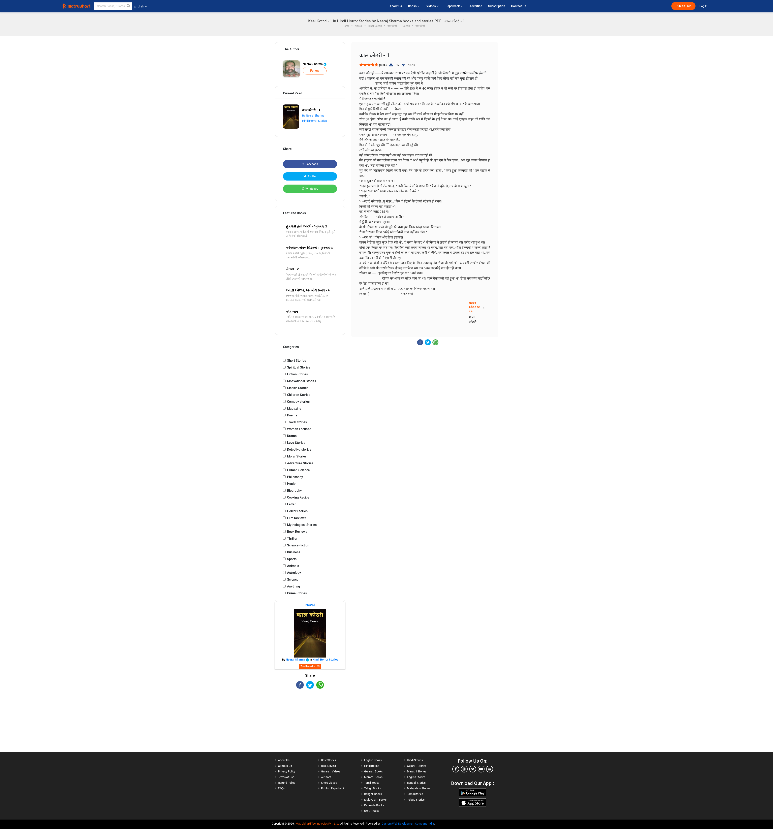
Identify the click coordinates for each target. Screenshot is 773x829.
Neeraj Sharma (313, 64)
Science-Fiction (298, 545)
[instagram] (464, 769)
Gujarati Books (373, 771)
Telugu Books (372, 788)
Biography (294, 490)
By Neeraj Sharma (313, 115)
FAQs (281, 788)
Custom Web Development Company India (408, 823)
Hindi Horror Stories (314, 120)
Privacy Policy (286, 771)
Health (292, 484)
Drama (292, 436)
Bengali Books (373, 794)
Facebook (311, 164)
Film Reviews (296, 518)
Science (293, 579)
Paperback (453, 6)
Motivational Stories (301, 381)
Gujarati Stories (416, 765)
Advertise (475, 6)
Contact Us (518, 6)
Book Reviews (297, 532)
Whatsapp (311, 188)
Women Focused (299, 429)
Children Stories (298, 395)
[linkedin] (489, 769)
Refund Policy (286, 782)
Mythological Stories (302, 525)
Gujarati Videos (330, 771)
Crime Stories (297, 593)
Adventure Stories (300, 463)
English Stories (416, 777)
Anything (293, 586)
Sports (292, 559)
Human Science (298, 470)
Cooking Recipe (298, 497)
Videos (431, 6)
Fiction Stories (297, 374)
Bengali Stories (416, 782)
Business (293, 552)
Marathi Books (373, 777)
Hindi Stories (415, 760)
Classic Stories (297, 388)
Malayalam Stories (418, 788)
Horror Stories (297, 511)
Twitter (312, 176)
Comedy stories (298, 402)
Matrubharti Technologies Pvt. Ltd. (318, 823)
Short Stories (296, 360)
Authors (326, 777)
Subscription (496, 6)
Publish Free (683, 6)
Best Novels (328, 765)
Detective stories (299, 449)
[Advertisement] (310, 724)
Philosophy (295, 477)
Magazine (294, 408)
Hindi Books (371, 765)
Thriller (292, 538)
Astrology (294, 573)
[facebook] (455, 769)
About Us (396, 6)
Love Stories (296, 443)
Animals (293, 566)
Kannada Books (374, 805)
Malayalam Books (375, 799)
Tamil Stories (415, 794)
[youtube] (481, 769)
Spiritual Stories (298, 367)
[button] (128, 6)
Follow (314, 70)
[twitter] (472, 769)
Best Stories (328, 760)
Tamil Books (371, 782)
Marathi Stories (416, 771)
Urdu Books (371, 810)
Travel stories (297, 422)
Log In (704, 6)
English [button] (139, 6)
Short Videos (329, 782)
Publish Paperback (332, 788)
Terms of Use (286, 777)
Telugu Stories (416, 799)
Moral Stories (297, 456)
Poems (292, 415)
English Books (373, 760)
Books (413, 6)
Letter (291, 504)
